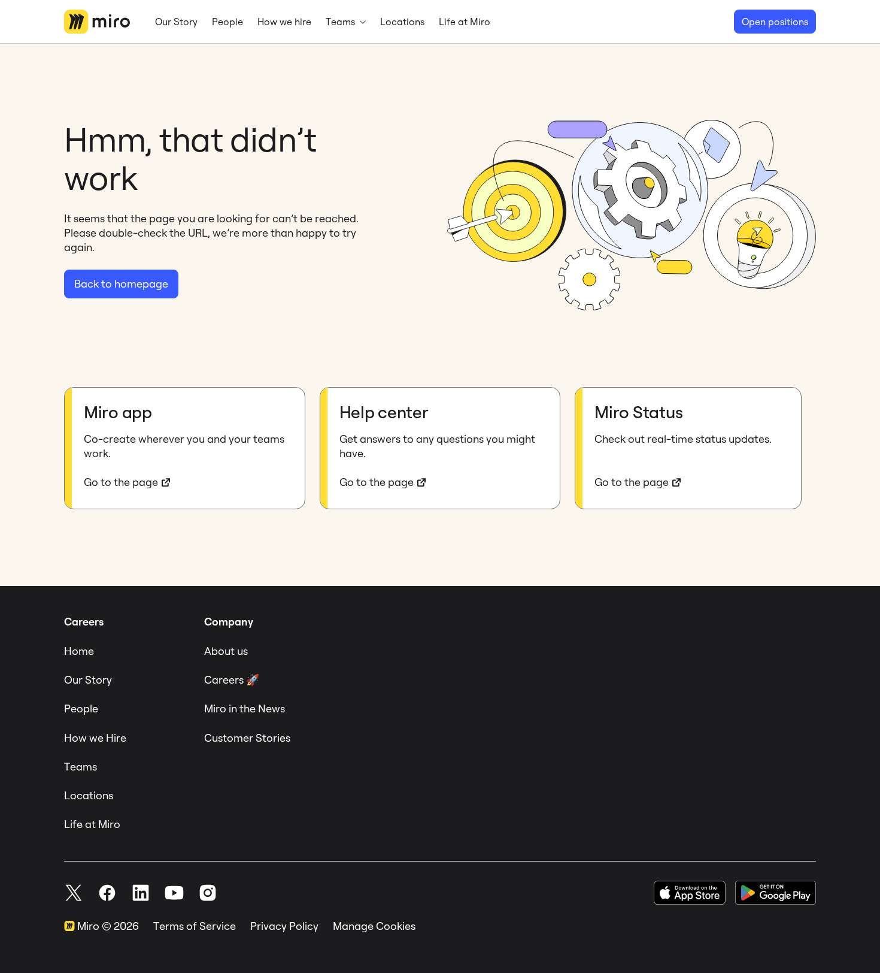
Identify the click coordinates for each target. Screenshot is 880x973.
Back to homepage (121, 284)
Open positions (775, 22)
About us (226, 651)
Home (79, 651)
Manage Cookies (374, 926)
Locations (88, 795)
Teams (80, 766)
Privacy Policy (284, 926)
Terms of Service (194, 926)
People (81, 708)
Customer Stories (247, 738)
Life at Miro (92, 824)
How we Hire (95, 738)
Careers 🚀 (231, 680)
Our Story (88, 680)
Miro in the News (244, 708)
